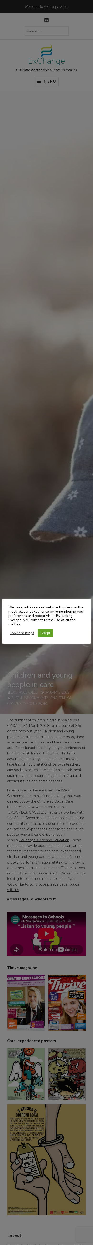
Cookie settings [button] (22, 633)
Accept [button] (45, 633)
